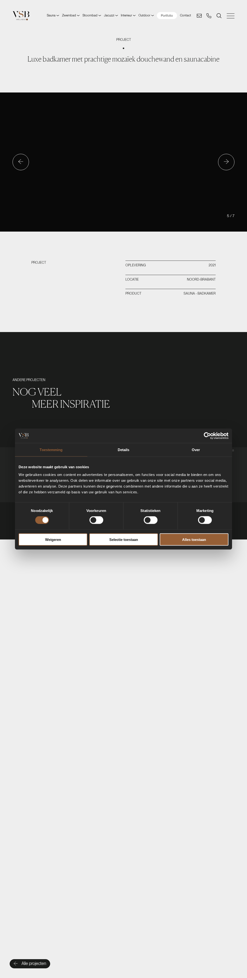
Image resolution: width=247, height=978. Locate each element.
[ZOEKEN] (219, 16)
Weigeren (53, 539)
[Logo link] (21, 15)
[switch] (96, 520)
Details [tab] (124, 450)
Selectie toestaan (123, 539)
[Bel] (208, 15)
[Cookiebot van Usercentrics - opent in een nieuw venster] (207, 435)
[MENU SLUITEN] (230, 16)
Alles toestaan (194, 539)
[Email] (199, 15)
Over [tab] (196, 450)
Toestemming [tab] (51, 450)
